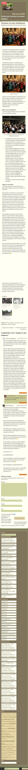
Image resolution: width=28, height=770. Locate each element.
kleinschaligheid (6, 734)
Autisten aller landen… (7, 555)
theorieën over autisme (7, 634)
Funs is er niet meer (6, 304)
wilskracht (12, 757)
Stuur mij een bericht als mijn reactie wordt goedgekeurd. (7, 516)
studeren (11, 752)
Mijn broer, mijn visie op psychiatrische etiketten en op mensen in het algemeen (8, 540)
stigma (3, 752)
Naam (3, 498)
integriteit (3, 733)
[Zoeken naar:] (7, 535)
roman (9, 750)
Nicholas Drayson (9, 744)
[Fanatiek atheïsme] (7, 313)
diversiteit (9, 719)
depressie (4, 606)
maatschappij (7, 737)
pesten (9, 748)
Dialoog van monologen (7, 327)
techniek (4, 631)
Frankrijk (6, 726)
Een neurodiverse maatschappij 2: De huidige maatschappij (8, 591)
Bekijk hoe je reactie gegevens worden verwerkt (12, 525)
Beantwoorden (23, 393)
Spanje (14, 750)
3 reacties (13, 324)
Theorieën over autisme (7, 570)
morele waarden (6, 624)
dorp (6, 324)
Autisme (4, 601)
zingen (22, 322)
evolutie (4, 609)
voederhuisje (4, 755)
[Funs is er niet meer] (7, 300)
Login (3, 762)
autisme (5, 715)
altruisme (3, 713)
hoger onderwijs (8, 731)
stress (7, 752)
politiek (3, 626)
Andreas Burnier (9, 713)
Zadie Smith (3, 759)
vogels (3, 636)
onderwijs (13, 746)
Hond (3, 611)
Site (2, 509)
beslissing (9, 715)
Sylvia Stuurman (22, 25)
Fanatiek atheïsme (6, 316)
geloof (9, 324)
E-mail (3, 504)
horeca (3, 614)
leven (8, 322)
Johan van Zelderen (11, 338)
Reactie (3, 482)
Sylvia (3, 753)
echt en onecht (6, 721)
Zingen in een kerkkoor (13, 23)
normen (5, 747)
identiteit (14, 731)
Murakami (3, 738)
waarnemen (5, 757)
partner (4, 748)
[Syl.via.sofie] (7, 9)
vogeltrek (9, 755)
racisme (4, 750)
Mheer (11, 322)
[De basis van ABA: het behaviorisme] (18, 300)
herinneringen (4, 728)
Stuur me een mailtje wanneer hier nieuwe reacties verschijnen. (6, 521)
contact (6, 717)
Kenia (7, 733)
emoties (6, 723)
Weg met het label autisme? (8, 544)
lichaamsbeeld (5, 619)
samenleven (17, 322)
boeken (4, 604)
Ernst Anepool (9, 405)
